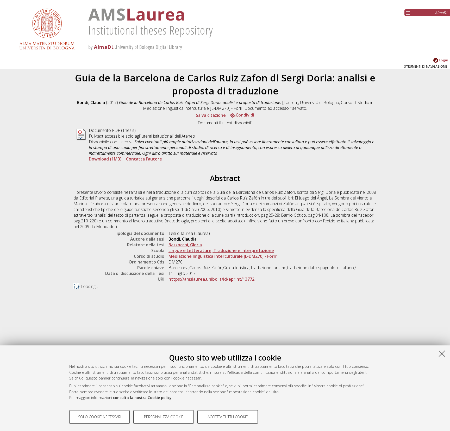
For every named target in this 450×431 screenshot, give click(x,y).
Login (443, 60)
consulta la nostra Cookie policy (142, 397)
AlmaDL (441, 12)
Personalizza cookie (163, 416)
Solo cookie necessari (99, 416)
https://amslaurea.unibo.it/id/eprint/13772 (211, 279)
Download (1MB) (105, 159)
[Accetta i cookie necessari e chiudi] (442, 353)
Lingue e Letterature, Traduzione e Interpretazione (221, 250)
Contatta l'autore (144, 159)
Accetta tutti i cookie (228, 416)
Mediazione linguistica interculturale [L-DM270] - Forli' (222, 256)
